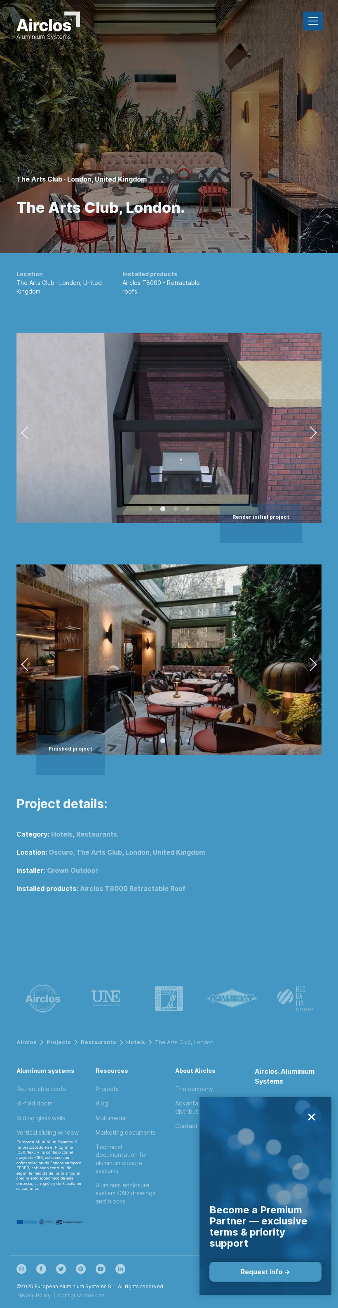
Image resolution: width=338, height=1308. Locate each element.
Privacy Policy (33, 1295)
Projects (59, 1042)
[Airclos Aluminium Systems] (48, 27)
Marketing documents (126, 1132)
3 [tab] (175, 509)
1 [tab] (150, 509)
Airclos (26, 1042)
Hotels (62, 834)
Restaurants (96, 834)
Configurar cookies (81, 1295)
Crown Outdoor (72, 870)
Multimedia (110, 1117)
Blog (102, 1103)
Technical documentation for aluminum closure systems (122, 1158)
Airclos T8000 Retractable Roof (132, 888)
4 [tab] (187, 509)
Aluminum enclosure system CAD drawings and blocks (125, 1193)
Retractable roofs (41, 1088)
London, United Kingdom (165, 852)
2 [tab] (163, 509)
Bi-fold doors (34, 1103)
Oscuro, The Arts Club (85, 852)
